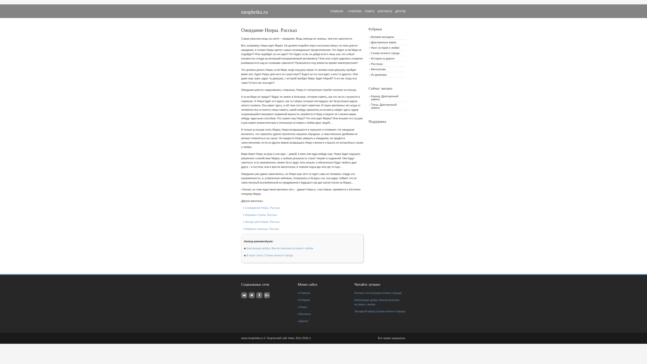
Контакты (385, 11)
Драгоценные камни (383, 42)
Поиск (369, 11)
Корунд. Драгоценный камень (384, 98)
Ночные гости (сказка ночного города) (378, 293)
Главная (336, 11)
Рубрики (355, 11)
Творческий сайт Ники (280, 338)
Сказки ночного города (385, 53)
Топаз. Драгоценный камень (384, 106)
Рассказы (377, 64)
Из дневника (379, 74)
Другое (400, 11)
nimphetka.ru (254, 11)
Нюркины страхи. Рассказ (261, 215)
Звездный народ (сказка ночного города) (379, 311)
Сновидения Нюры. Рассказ (262, 207)
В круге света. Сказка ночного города (270, 255)
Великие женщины (382, 37)
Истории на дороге (383, 58)
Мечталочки (378, 69)
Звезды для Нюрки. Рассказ (262, 221)
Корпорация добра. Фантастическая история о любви (280, 248)
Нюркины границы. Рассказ (262, 229)
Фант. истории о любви (385, 47)
